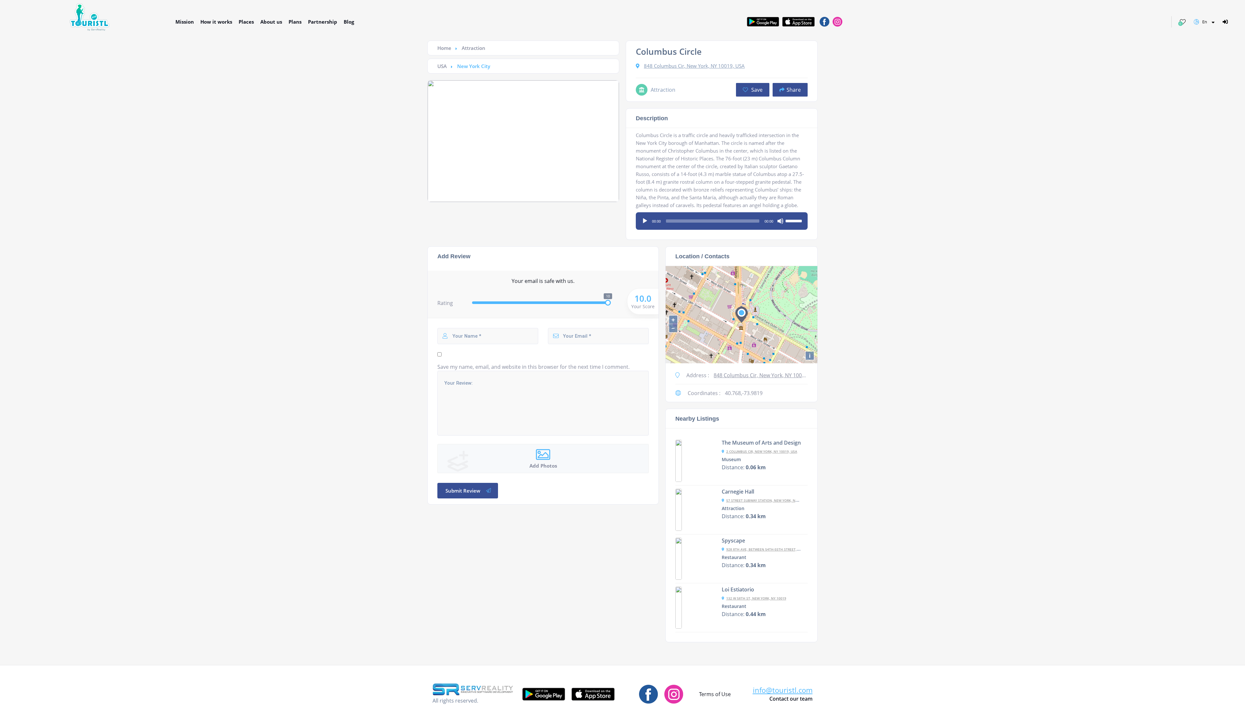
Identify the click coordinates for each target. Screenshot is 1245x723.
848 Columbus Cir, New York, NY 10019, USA (694, 66)
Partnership (322, 21)
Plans (295, 21)
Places (246, 21)
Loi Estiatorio (738, 589)
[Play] (645, 221)
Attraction (473, 48)
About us (271, 21)
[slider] (795, 220)
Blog (349, 21)
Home (444, 48)
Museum (731, 459)
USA (442, 66)
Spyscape (733, 540)
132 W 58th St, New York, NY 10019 (756, 598)
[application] (722, 218)
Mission (184, 21)
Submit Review (462, 490)
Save (756, 89)
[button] (782, 690)
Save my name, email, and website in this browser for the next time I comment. (533, 366)
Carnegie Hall (738, 491)
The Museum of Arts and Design (761, 442)
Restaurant (734, 557)
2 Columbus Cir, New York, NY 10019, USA (761, 451)
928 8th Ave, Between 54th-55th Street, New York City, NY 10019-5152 (787, 549)
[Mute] (780, 221)
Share (794, 89)
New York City (473, 66)
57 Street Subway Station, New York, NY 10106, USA (771, 500)
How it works (216, 21)
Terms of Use (715, 694)
